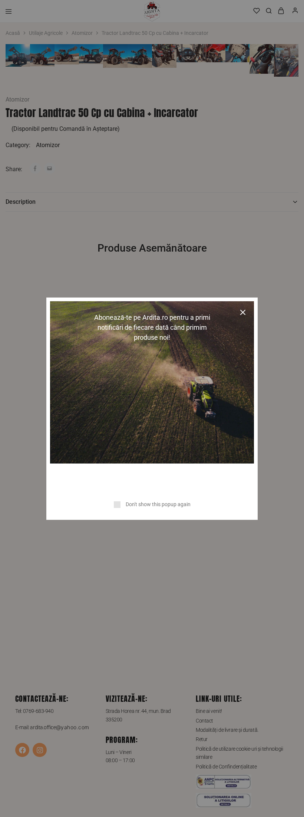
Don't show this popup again (158, 504)
